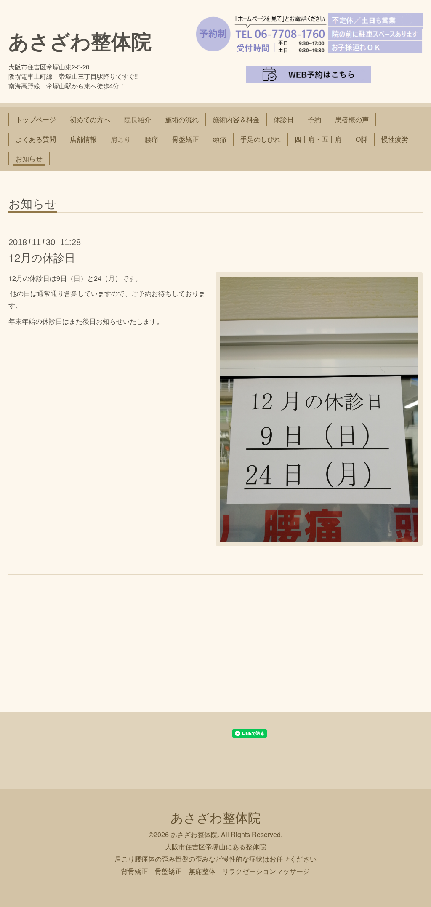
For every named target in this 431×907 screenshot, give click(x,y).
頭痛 (219, 139)
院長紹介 (137, 119)
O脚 (361, 139)
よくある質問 (36, 139)
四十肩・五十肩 (318, 139)
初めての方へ (90, 119)
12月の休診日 (41, 257)
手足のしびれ (260, 139)
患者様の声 (352, 119)
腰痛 (151, 139)
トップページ (36, 119)
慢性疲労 (394, 139)
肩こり (121, 139)
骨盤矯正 (185, 139)
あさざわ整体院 (80, 40)
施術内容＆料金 (236, 119)
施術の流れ (182, 119)
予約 (314, 119)
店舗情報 (83, 139)
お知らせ (29, 158)
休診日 (284, 119)
